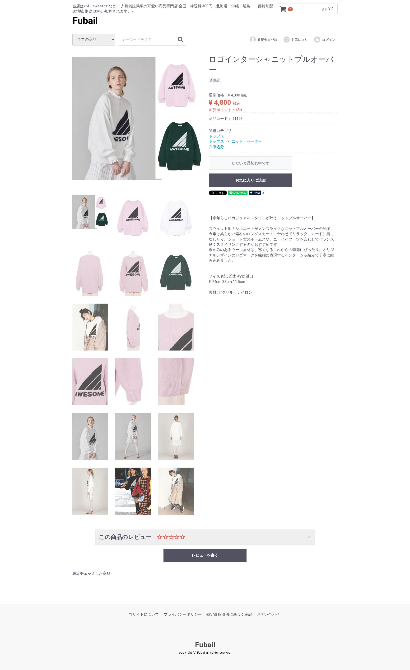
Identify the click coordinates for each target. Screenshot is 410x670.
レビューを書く (205, 555)
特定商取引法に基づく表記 (229, 614)
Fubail (85, 20)
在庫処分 (216, 147)
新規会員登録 (267, 39)
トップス (216, 136)
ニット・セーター (247, 141)
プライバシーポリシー (183, 614)
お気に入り (299, 39)
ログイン (328, 39)
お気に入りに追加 (250, 180)
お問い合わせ (268, 614)
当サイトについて (144, 614)
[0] (283, 9)
